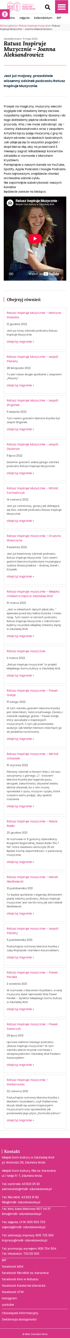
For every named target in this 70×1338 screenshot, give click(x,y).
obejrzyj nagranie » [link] (20, 341)
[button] (47, 7)
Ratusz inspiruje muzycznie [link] (26, 651)
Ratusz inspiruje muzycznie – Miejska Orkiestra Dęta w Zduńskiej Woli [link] (33, 593)
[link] (5, 14)
